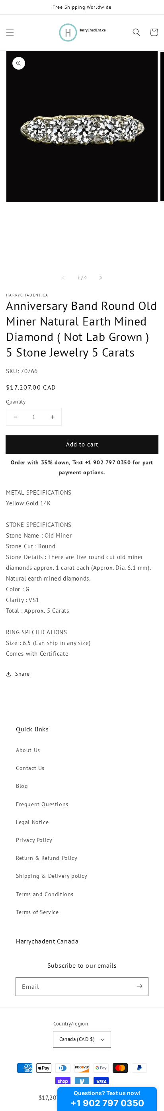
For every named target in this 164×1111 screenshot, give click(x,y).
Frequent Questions (42, 804)
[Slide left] (63, 278)
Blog (22, 785)
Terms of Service (37, 912)
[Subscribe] (139, 986)
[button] (10, 32)
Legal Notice (32, 822)
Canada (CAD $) (77, 1039)
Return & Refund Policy (46, 858)
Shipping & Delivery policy (52, 875)
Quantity (15, 401)
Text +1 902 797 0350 (101, 462)
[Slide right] (100, 278)
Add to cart (82, 444)
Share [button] (22, 673)
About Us (28, 750)
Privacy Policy (34, 840)
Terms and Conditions (45, 894)
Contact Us (30, 768)
